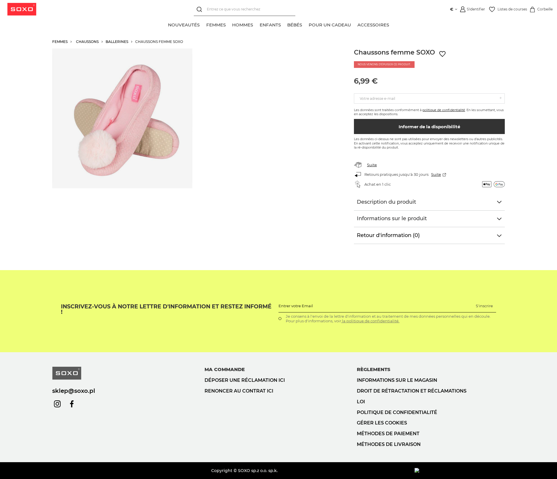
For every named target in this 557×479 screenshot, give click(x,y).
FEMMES (60, 41)
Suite (372, 164)
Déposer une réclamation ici (245, 380)
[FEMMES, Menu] (228, 24)
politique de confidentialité (443, 110)
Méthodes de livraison (389, 444)
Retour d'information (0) (388, 235)
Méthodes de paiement (388, 433)
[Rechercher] (200, 9)
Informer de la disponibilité (429, 126)
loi (361, 401)
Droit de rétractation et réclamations (411, 391)
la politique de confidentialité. (370, 321)
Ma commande (225, 369)
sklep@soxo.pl (73, 390)
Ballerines (117, 41)
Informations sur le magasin (397, 380)
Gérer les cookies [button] (382, 423)
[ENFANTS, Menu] (284, 24)
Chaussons (87, 41)
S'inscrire (484, 305)
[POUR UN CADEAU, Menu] (354, 24)
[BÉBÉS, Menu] (305, 24)
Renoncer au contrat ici (239, 391)
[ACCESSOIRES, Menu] (392, 24)
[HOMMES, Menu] (256, 24)
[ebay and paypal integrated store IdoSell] (460, 470)
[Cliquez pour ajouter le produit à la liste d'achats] (442, 54)
